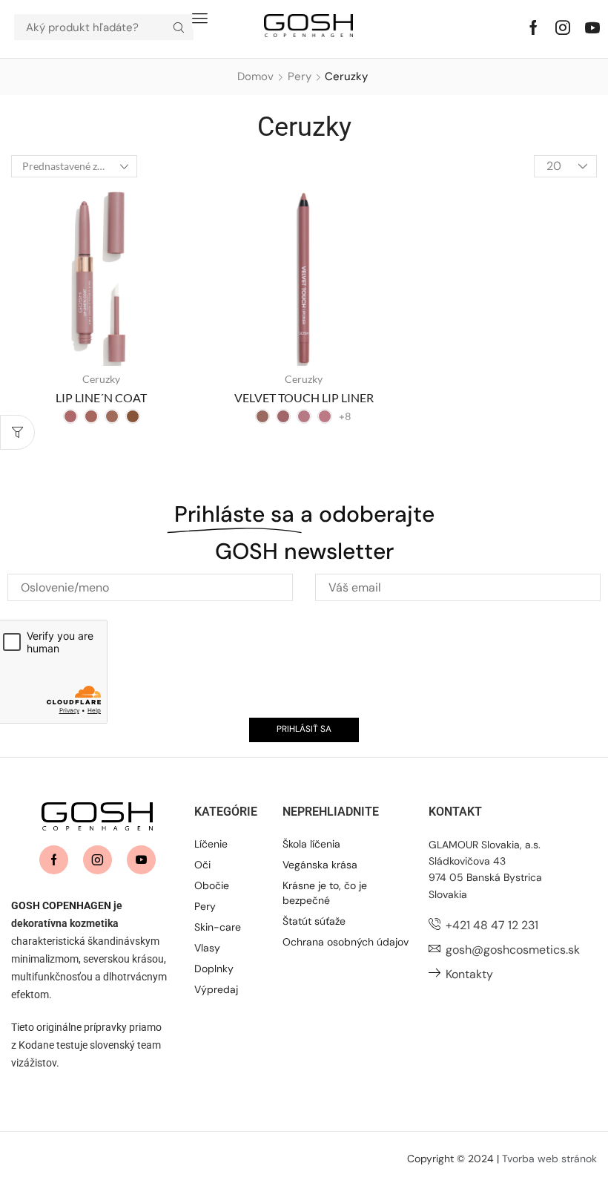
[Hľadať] (179, 27)
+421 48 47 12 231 (492, 925)
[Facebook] (533, 27)
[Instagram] (562, 27)
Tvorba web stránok (549, 1158)
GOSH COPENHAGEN (61, 905)
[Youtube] (592, 27)
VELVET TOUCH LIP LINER (304, 397)
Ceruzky (101, 379)
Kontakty (469, 974)
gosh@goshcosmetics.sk (513, 949)
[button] (200, 18)
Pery (299, 76)
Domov (255, 76)
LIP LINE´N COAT (101, 397)
